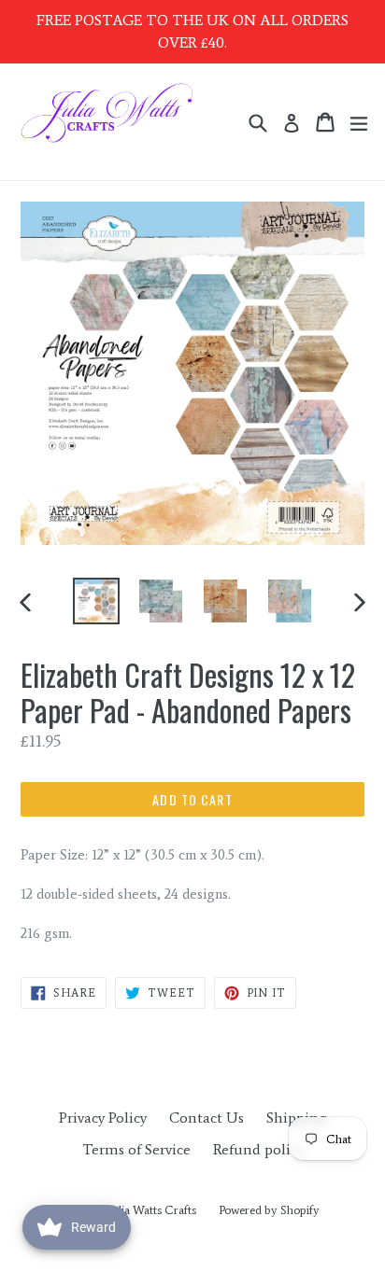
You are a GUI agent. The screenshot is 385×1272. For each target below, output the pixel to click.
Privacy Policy (103, 1117)
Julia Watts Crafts (152, 1210)
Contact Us (206, 1117)
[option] (96, 601)
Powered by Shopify (269, 1210)
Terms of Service (136, 1149)
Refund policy (258, 1149)
